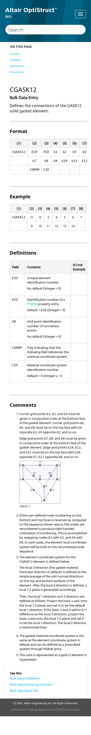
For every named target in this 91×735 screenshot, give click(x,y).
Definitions (17, 66)
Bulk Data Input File (24, 690)
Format (14, 54)
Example (15, 60)
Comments (17, 72)
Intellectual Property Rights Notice (33, 709)
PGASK (32, 304)
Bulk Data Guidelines (25, 678)
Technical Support (69, 709)
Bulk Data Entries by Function (31, 684)
